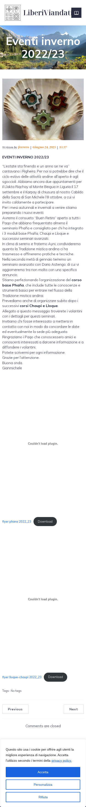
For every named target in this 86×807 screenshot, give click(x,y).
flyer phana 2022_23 (16, 521)
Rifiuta (43, 797)
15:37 (63, 147)
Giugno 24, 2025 (44, 147)
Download (45, 521)
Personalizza (43, 784)
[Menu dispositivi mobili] (76, 13)
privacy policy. (62, 760)
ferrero (23, 147)
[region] (43, 773)
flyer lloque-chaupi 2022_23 (22, 677)
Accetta (43, 772)
